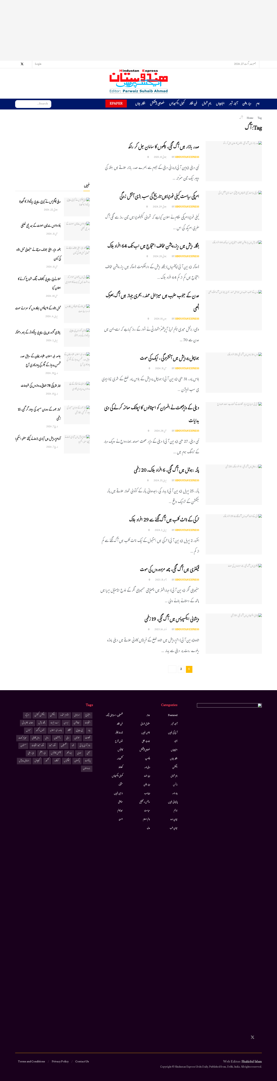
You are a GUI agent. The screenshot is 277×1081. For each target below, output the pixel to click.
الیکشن (174, 767)
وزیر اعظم (42, 753)
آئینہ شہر (233, 104)
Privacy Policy (60, 1062)
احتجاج (87, 715)
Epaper (116, 103)
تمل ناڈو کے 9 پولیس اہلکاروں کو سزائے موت (38, 308)
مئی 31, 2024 (161, 368)
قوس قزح (119, 741)
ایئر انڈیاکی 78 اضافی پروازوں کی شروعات (41, 386)
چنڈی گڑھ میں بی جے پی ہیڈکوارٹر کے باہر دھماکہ (38, 332)
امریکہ (27, 715)
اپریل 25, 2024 (160, 481)
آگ (241, 118)
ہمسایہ (121, 819)
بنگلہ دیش (42, 723)
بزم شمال (206, 104)
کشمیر (47, 761)
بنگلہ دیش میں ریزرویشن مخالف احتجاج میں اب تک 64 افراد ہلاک (153, 246)
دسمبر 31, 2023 (161, 580)
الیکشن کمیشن (40, 715)
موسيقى (120, 802)
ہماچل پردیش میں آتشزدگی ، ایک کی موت (169, 358)
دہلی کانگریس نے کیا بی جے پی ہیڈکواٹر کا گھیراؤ (40, 202)
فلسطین (63, 746)
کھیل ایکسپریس (176, 104)
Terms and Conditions (31, 1062)
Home (250, 118)
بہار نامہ (174, 793)
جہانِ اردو (173, 819)
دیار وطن (246, 104)
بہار (89, 730)
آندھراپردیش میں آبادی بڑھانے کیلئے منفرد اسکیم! (38, 439)
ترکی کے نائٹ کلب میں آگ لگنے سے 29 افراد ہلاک (164, 520)
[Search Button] (18, 104)
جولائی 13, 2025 (160, 157)
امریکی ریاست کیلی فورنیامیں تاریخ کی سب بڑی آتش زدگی (159, 197)
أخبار (175, 741)
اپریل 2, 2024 (161, 530)
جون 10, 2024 (160, 319)
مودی (79, 753)
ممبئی (88, 753)
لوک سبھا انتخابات (38, 746)
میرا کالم (120, 811)
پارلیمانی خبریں (172, 802)
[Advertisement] (138, 30)
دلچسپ (147, 759)
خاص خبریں (146, 733)
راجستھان (57, 738)
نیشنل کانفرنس (56, 753)
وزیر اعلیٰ (31, 753)
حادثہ (148, 715)
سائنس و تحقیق (144, 802)
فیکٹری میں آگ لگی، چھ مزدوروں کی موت (169, 570)
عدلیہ (148, 828)
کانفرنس (120, 750)
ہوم (258, 104)
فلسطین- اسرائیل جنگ (114, 715)
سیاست (147, 811)
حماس (28, 730)
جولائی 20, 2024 (160, 256)
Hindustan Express (187, 157)
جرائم (175, 811)
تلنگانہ (69, 730)
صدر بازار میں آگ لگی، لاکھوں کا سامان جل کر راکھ (163, 147)
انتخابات (87, 723)
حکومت (87, 738)
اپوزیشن (76, 723)
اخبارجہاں (220, 104)
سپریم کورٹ (22, 738)
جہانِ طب (173, 828)
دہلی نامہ (147, 767)
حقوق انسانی (145, 724)
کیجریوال (37, 761)
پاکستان (76, 761)
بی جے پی (79, 730)
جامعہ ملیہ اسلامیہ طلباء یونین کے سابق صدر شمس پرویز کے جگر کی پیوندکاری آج (40, 361)
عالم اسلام (146, 819)
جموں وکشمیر (40, 730)
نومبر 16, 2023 (161, 629)
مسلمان (23, 746)
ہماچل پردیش (24, 761)
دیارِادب (147, 793)
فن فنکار (193, 104)
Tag (260, 118)
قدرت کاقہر (119, 733)
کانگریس (66, 761)
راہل (47, 738)
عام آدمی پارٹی (85, 746)
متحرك (121, 785)
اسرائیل (77, 715)
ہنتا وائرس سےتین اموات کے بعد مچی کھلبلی (41, 226)
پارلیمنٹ (87, 761)
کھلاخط (120, 767)
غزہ (73, 746)
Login (38, 64)
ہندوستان (86, 769)
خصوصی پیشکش (157, 104)
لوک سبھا (52, 746)
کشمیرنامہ (120, 759)
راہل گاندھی (36, 738)
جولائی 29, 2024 (160, 207)
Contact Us (82, 1062)
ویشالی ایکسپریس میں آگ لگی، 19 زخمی (172, 619)
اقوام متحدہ (64, 715)
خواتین (77, 738)
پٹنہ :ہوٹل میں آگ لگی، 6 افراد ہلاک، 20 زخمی (166, 471)
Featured (172, 715)
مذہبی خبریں (118, 793)
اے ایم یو (54, 723)
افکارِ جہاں (140, 104)
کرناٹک (56, 761)
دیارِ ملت (147, 776)
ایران (66, 723)
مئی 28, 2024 (160, 431)
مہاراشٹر (69, 753)
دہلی (67, 738)
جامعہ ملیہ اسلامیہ (56, 730)
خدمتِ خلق (146, 741)
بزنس (175, 785)
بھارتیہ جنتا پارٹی (27, 723)
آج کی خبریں (172, 733)
